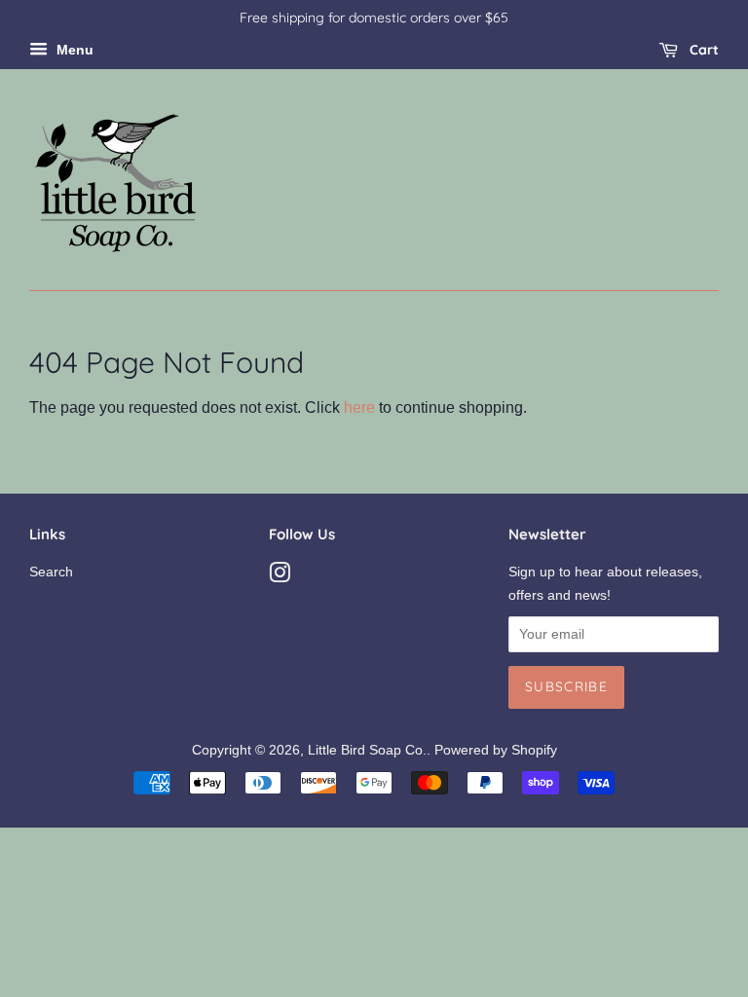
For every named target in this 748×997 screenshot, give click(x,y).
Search (51, 572)
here (359, 407)
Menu (73, 49)
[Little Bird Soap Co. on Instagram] (279, 577)
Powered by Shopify (495, 750)
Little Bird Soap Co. (367, 750)
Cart (702, 49)
